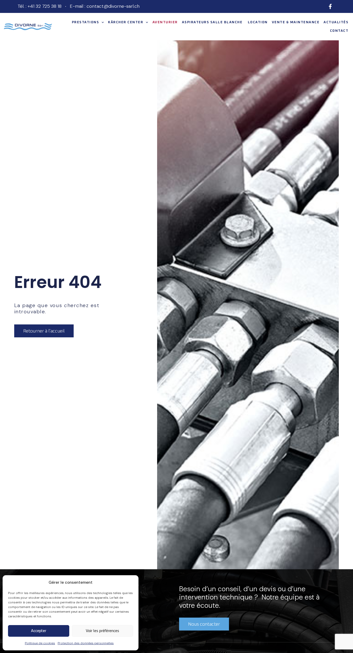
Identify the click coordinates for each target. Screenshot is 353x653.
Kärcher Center (125, 22)
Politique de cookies (40, 643)
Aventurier (165, 22)
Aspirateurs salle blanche (213, 22)
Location (258, 22)
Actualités (336, 22)
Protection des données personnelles (86, 643)
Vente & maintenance (296, 22)
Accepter (38, 631)
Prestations (85, 22)
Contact (339, 31)
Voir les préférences (102, 631)
